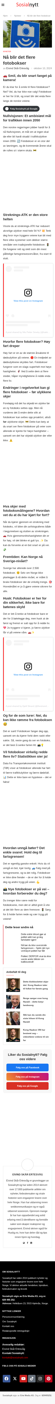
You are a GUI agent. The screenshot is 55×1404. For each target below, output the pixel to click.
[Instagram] (40, 1378)
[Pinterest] (48, 1378)
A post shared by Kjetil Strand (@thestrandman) (29, 706)
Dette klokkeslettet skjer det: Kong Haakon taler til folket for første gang (35, 985)
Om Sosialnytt (11, 1272)
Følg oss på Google (27, 1086)
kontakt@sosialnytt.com (15, 1357)
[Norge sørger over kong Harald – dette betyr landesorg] (13, 1002)
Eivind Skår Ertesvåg (17, 68)
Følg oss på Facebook (27, 1067)
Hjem (5, 16)
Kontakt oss (8, 1326)
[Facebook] (6, 1378)
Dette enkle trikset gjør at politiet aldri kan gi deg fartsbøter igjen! (33, 937)
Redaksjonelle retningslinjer (15, 1331)
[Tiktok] (32, 1378)
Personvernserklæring (13, 1317)
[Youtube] (23, 1378)
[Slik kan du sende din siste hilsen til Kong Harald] (13, 1018)
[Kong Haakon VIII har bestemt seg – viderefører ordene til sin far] (13, 1035)
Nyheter (17, 16)
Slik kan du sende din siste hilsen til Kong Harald (34, 1018)
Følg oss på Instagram (27, 1076)
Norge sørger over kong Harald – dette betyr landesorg (35, 1001)
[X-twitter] (15, 1378)
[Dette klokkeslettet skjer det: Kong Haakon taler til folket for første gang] (13, 985)
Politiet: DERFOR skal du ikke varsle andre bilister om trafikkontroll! (36, 959)
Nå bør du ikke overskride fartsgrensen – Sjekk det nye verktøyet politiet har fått (35, 948)
